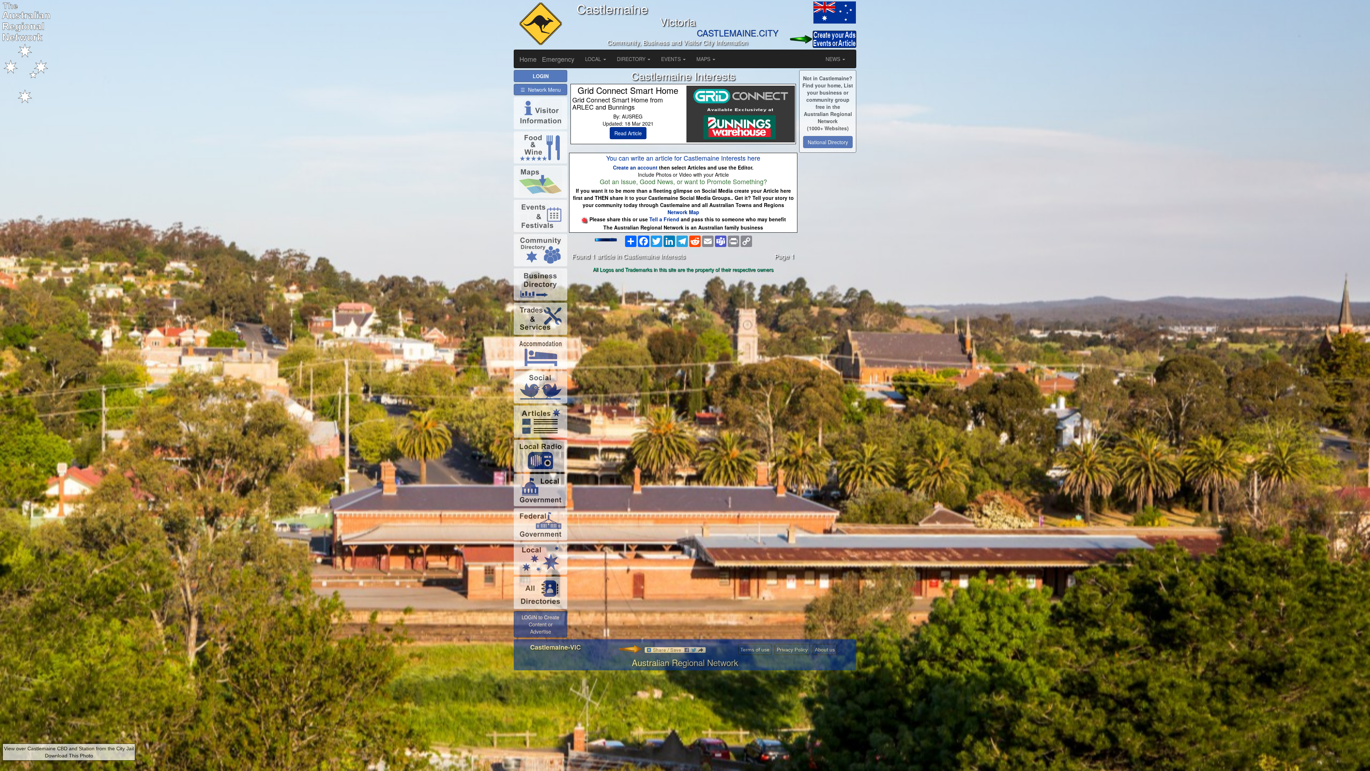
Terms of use (755, 649)
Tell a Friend (664, 219)
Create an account (635, 167)
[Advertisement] (683, 332)
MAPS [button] (704, 58)
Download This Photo (69, 756)
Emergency (558, 59)
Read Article (628, 133)
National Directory (828, 142)
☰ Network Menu (541, 89)
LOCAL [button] (594, 58)
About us (825, 649)
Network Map (683, 212)
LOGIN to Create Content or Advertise (540, 624)
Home (528, 59)
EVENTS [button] (671, 58)
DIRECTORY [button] (632, 58)
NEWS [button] (834, 58)
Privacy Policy (792, 649)
